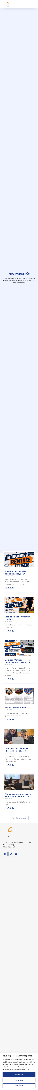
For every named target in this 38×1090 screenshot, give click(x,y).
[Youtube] (16, 854)
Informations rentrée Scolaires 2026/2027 (15, 572)
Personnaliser (19, 1080)
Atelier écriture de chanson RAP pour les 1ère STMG (18, 795)
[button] (19, 818)
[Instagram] (11, 854)
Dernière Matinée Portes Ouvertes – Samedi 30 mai (18, 661)
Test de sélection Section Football (17, 618)
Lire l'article (9, 588)
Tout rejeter (19, 1085)
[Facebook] (5, 854)
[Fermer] (36, 1054)
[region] (19, 1071)
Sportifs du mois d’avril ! (17, 707)
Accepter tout (19, 1074)
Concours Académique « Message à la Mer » (16, 749)
